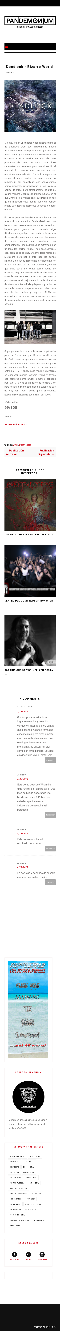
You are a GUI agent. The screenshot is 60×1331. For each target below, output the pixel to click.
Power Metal (15, 1204)
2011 (15, 445)
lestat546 (24, 706)
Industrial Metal (17, 1183)
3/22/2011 (22, 779)
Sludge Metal (15, 1209)
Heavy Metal (31, 1178)
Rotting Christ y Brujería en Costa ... (28, 672)
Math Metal (34, 1183)
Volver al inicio (44, 1327)
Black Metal (35, 1156)
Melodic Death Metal (19, 1193)
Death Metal (25, 445)
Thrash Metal (39, 1220)
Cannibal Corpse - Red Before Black (28, 534)
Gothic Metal (29, 1172)
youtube (28, 1259)
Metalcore (36, 1193)
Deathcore (14, 1167)
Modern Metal (16, 1199)
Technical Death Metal (19, 1220)
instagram (42, 1259)
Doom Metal (28, 1167)
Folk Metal (14, 1172)
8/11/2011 (22, 833)
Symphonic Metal (17, 1215)
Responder (50, 760)
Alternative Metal (17, 1156)
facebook (14, 1259)
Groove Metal (16, 1178)
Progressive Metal (33, 1204)
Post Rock (31, 1199)
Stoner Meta (30, 1209)
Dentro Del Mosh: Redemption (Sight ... (29, 602)
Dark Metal (15, 1162)
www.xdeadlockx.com (15, 424)
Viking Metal (15, 1225)
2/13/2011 (22, 711)
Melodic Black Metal (19, 1188)
